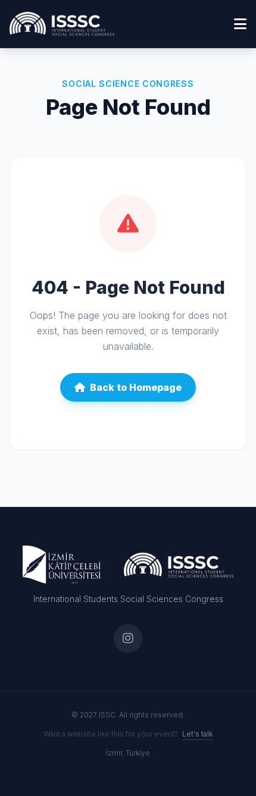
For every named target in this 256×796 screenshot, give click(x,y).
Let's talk (197, 733)
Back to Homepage (136, 387)
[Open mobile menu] (240, 23)
